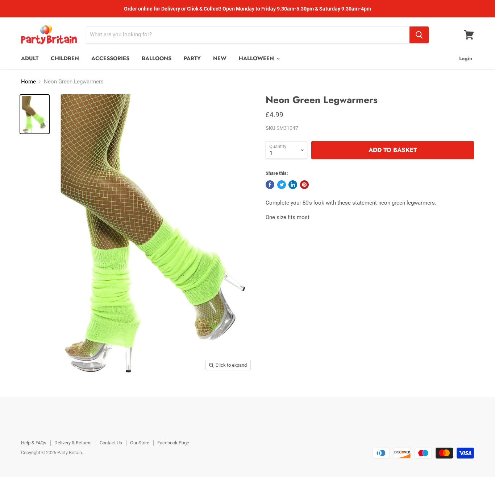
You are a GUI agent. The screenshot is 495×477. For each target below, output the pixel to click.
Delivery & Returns (73, 442)
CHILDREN (65, 58)
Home (28, 82)
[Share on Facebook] (270, 184)
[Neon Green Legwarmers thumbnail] (34, 114)
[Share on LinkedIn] (292, 184)
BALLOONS (156, 58)
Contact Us (111, 442)
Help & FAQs (33, 442)
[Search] (419, 34)
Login (465, 58)
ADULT (29, 58)
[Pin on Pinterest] (304, 184)
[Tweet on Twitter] (281, 184)
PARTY (192, 58)
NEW (219, 58)
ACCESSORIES (110, 58)
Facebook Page (173, 442)
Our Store (139, 442)
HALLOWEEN (257, 58)
